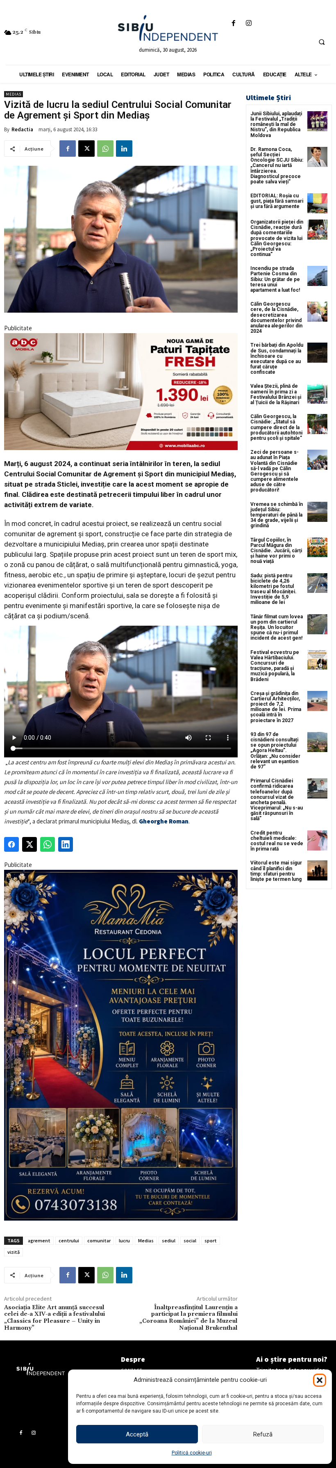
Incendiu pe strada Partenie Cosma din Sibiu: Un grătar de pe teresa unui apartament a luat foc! (275, 279)
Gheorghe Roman (163, 821)
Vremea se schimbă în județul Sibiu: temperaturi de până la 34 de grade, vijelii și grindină (276, 515)
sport (210, 1240)
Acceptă (137, 1434)
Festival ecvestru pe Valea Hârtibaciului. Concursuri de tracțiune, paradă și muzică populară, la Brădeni (274, 665)
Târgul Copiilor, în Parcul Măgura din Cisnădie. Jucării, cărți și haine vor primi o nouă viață (276, 551)
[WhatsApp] (105, 148)
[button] (320, 1380)
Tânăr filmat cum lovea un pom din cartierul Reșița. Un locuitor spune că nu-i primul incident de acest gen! (276, 627)
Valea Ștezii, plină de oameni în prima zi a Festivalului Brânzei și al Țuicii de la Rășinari (275, 394)
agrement (39, 1240)
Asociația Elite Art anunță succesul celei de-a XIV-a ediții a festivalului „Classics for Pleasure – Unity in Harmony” (54, 1318)
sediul (168, 1240)
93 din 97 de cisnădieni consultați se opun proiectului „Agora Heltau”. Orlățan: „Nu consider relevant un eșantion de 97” (275, 751)
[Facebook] (233, 23)
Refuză (262, 1434)
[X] (86, 148)
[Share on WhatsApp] (47, 844)
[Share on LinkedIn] (65, 844)
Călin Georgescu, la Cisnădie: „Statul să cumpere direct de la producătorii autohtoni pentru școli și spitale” (276, 427)
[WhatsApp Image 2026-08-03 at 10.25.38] (121, 391)
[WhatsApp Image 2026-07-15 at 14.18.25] (121, 1045)
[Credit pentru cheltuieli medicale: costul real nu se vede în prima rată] (317, 840)
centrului (69, 1240)
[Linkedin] (124, 148)
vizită (13, 1252)
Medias (13, 94)
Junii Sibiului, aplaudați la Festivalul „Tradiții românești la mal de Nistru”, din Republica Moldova (276, 124)
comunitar (99, 1240)
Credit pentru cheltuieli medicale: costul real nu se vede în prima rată (276, 841)
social (190, 1240)
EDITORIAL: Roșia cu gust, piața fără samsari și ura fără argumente (276, 201)
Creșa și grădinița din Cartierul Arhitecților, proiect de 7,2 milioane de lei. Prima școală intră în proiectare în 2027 (275, 707)
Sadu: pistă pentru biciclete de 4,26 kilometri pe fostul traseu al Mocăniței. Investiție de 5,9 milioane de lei (273, 589)
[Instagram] (248, 23)
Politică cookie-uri (192, 1453)
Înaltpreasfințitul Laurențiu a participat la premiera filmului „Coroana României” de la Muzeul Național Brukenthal (188, 1318)
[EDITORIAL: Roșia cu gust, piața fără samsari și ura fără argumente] (317, 203)
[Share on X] (29, 844)
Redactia (22, 129)
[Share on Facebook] (11, 844)
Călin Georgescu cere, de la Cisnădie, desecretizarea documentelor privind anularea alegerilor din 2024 (276, 317)
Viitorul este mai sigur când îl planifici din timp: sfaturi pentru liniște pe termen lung (276, 871)
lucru (124, 1240)
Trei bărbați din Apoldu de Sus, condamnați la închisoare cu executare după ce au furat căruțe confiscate (276, 358)
